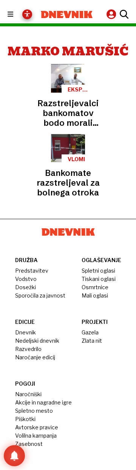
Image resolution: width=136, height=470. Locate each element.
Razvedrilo (28, 349)
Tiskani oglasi (99, 279)
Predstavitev (31, 270)
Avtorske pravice (36, 427)
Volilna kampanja (36, 435)
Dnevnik (25, 332)
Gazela (90, 332)
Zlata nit (92, 340)
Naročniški (28, 394)
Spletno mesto (34, 410)
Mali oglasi (95, 295)
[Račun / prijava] (112, 14)
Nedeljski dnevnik (37, 340)
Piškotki (25, 419)
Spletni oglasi (98, 270)
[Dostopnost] (27, 14)
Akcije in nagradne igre (43, 402)
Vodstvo (26, 279)
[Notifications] (14, 455)
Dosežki (25, 287)
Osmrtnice (95, 287)
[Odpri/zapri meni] (17, 14)
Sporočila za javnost (40, 295)
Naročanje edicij (35, 357)
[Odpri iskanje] (123, 14)
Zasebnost (29, 444)
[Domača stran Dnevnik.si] (67, 14)
